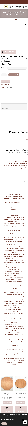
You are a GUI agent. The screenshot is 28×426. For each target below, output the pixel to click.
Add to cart (14, 74)
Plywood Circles (18, 14)
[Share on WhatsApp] (2, 90)
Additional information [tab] (9, 105)
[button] (2, 6)
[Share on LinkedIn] (16, 90)
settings (16, 419)
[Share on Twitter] (8, 90)
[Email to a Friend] (10, 90)
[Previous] (1, 396)
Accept (4, 423)
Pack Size (3, 67)
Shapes (22, 12)
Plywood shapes (13, 12)
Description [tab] (5, 101)
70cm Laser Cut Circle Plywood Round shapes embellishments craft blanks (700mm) (7, 396)
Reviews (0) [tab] (5, 108)
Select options (7, 402)
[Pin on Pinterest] (13, 90)
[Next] (27, 396)
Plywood (8, 14)
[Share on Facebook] (5, 90)
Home (4, 12)
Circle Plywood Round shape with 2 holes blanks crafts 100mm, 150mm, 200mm (21, 395)
